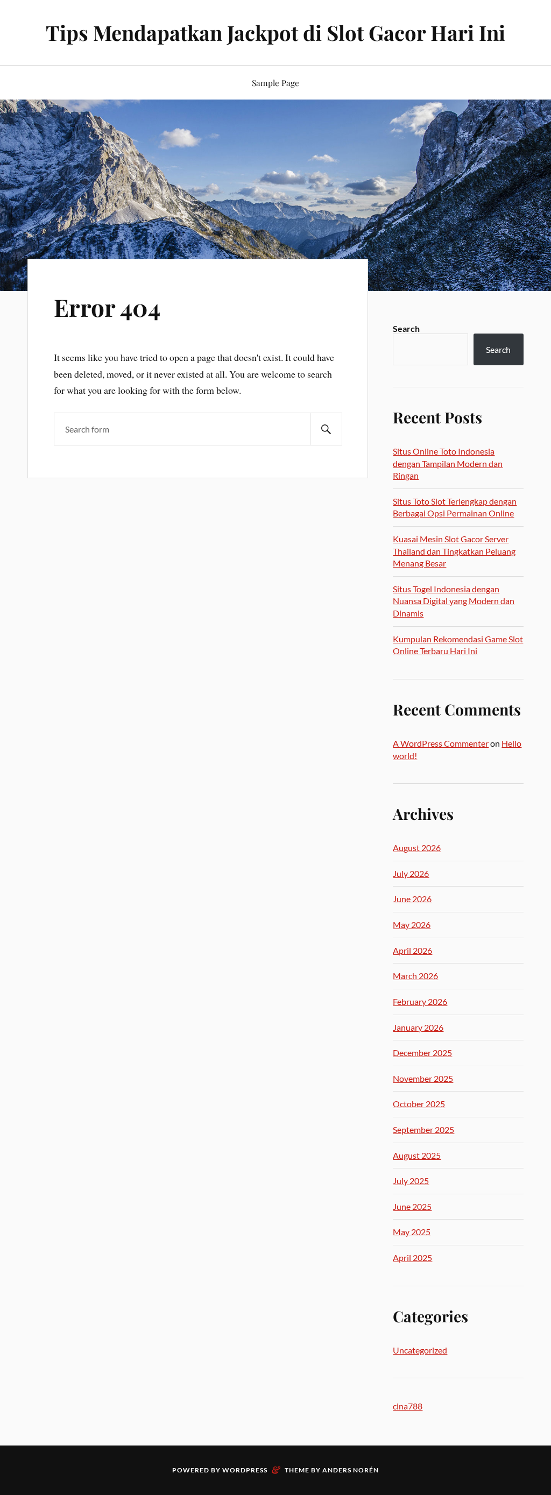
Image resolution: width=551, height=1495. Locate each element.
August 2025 (417, 1155)
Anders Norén (350, 1470)
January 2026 (418, 1027)
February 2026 (420, 1001)
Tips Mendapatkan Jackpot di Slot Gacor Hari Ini (275, 32)
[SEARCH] (326, 429)
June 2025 (412, 1206)
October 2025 (419, 1104)
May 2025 (411, 1232)
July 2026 (411, 873)
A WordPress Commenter (441, 743)
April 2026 (412, 950)
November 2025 (423, 1078)
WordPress (244, 1470)
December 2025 (422, 1052)
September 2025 (423, 1129)
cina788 (407, 1406)
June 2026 (412, 899)
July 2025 (411, 1180)
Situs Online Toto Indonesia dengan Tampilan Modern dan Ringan (448, 463)
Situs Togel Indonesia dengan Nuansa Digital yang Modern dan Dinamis (453, 601)
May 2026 (411, 924)
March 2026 (415, 975)
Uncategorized (420, 1350)
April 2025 (412, 1257)
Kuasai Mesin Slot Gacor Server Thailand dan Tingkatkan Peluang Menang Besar (454, 551)
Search (406, 328)
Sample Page (275, 82)
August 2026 (417, 847)
